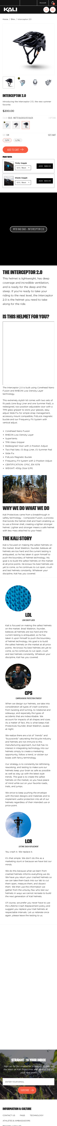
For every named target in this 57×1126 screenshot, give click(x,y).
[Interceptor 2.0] (9, 82)
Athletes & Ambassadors (16, 1121)
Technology (36, 1115)
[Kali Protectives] (11, 10)
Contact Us (9, 1115)
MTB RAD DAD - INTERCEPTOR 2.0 (28, 229)
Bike (13, 19)
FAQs (22, 1115)
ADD (45, 166)
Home (5, 19)
